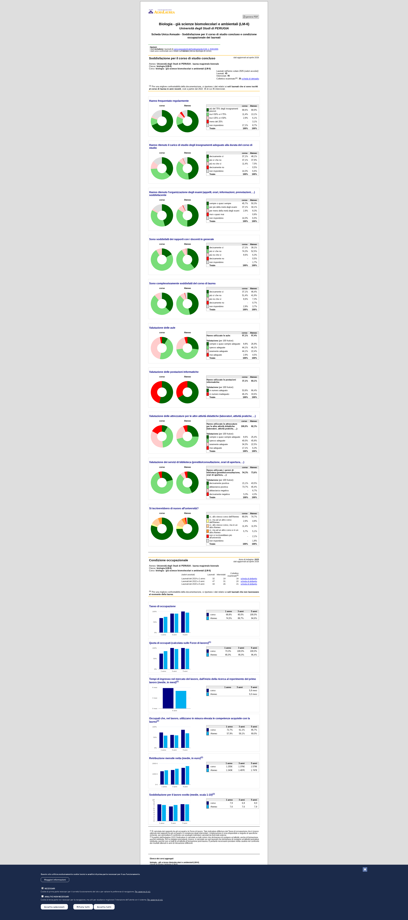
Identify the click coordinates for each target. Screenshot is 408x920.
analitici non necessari (57, 896)
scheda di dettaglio (250, 79)
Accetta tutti (104, 906)
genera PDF (251, 16)
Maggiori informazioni (55, 879)
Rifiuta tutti (83, 906)
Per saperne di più (142, 891)
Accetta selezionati (54, 906)
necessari (50, 888)
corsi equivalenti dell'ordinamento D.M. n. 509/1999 (196, 49)
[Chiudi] (365, 869)
